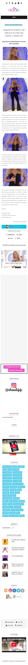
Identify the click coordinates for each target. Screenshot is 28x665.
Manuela (5, 501)
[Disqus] (14, 302)
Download (21, 486)
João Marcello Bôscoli (9, 495)
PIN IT (11, 238)
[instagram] (6, 3)
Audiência (21, 466)
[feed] (21, 3)
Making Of (16, 498)
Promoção (17, 507)
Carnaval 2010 (17, 472)
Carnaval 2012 (17, 475)
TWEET (20, 234)
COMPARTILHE (10, 234)
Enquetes (5, 489)
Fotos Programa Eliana (17, 556)
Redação (5, 512)
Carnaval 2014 (17, 478)
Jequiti (17, 492)
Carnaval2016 (17, 481)
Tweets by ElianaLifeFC (7, 417)
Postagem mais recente (13, 367)
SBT (18, 512)
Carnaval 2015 (7, 481)
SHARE (18, 238)
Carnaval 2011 (7, 475)
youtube (10, 625)
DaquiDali (6, 486)
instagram (10, 622)
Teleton (5, 515)
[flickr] (18, 3)
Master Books (13, 501)
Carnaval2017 (7, 484)
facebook (19, 625)
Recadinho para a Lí (17, 510)
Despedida (14, 486)
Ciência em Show (18, 484)
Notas (10, 504)
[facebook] (9, 3)
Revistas (12, 512)
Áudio (4, 469)
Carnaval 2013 (7, 478)
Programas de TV (8, 507)
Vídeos (22, 515)
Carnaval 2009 (7, 472)
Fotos (19, 489)
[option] (14, 260)
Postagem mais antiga (15, 370)
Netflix (5, 504)
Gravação (5, 492)
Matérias (21, 501)
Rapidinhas (6, 510)
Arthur (14, 466)
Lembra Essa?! (7, 498)
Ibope (12, 492)
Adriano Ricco (7, 466)
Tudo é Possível (13, 515)
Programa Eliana (18, 504)
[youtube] (15, 3)
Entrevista (13, 489)
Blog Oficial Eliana (13, 469)
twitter (20, 622)
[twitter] (12, 3)
